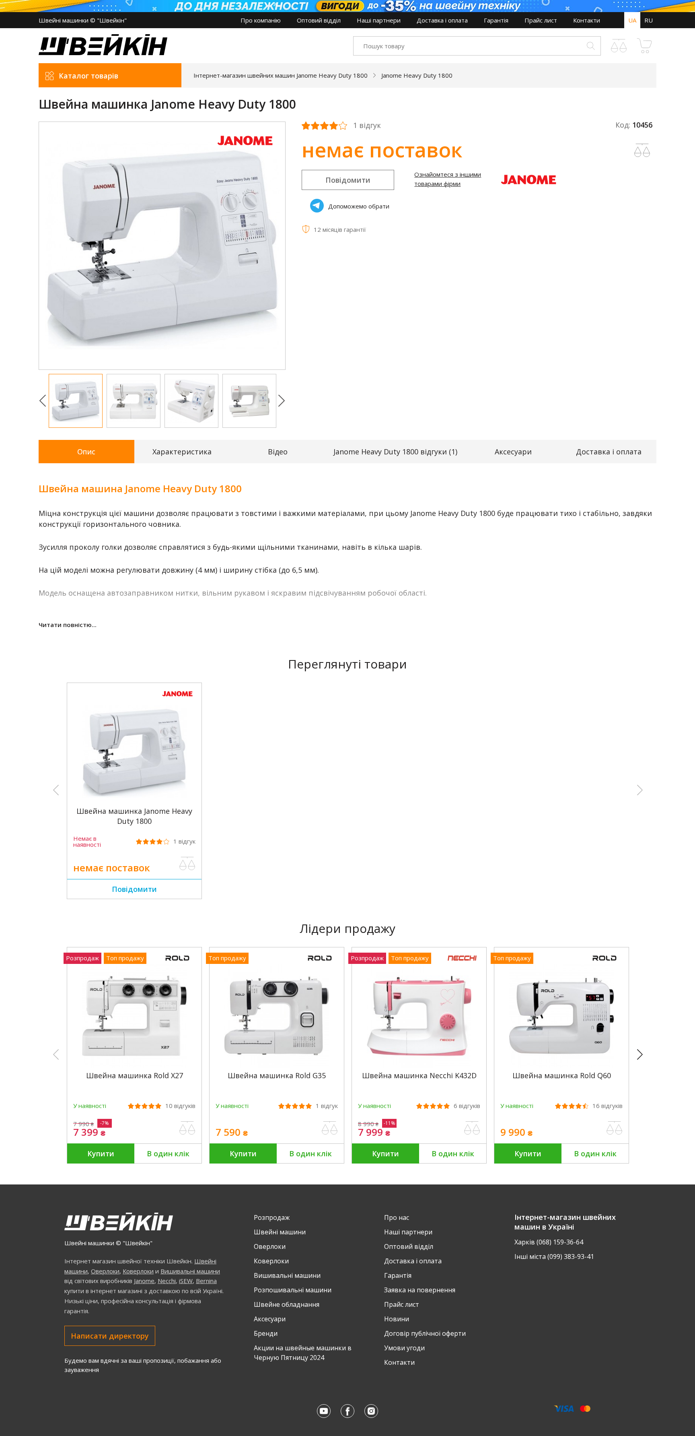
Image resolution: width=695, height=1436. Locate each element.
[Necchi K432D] (419, 1066)
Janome (144, 1281)
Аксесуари (513, 451)
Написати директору (110, 1336)
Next (282, 401)
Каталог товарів (88, 75)
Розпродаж (272, 1217)
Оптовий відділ (319, 20)
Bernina (206, 1281)
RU (648, 20)
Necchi (167, 1281)
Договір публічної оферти (425, 1333)
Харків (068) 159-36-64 (548, 1242)
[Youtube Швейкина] (324, 1411)
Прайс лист (540, 20)
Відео (278, 451)
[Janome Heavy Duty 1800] (134, 801)
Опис (86, 451)
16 (607, 1106)
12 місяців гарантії (340, 229)
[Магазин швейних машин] (103, 53)
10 (180, 1106)
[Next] (643, 1055)
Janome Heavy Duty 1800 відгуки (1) (395, 451)
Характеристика (182, 451)
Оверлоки (105, 1271)
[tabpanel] (162, 245)
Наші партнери (379, 20)
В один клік (168, 1153)
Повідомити (347, 180)
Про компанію (261, 20)
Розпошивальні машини (292, 1289)
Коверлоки (138, 1271)
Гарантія (496, 20)
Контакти (586, 20)
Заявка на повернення (419, 1289)
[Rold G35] (276, 1066)
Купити (100, 1153)
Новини (396, 1318)
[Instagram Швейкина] (371, 1411)
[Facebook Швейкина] (347, 1411)
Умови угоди (404, 1347)
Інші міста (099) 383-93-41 (554, 1256)
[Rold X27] (134, 1066)
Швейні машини (280, 1232)
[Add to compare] (642, 150)
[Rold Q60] (561, 1066)
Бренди (266, 1333)
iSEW (186, 1281)
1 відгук (367, 126)
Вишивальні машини (190, 1271)
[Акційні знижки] (347, 6)
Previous (43, 401)
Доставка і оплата (442, 20)
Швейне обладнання (286, 1304)
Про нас (396, 1217)
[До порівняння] (187, 864)
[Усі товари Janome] (245, 150)
